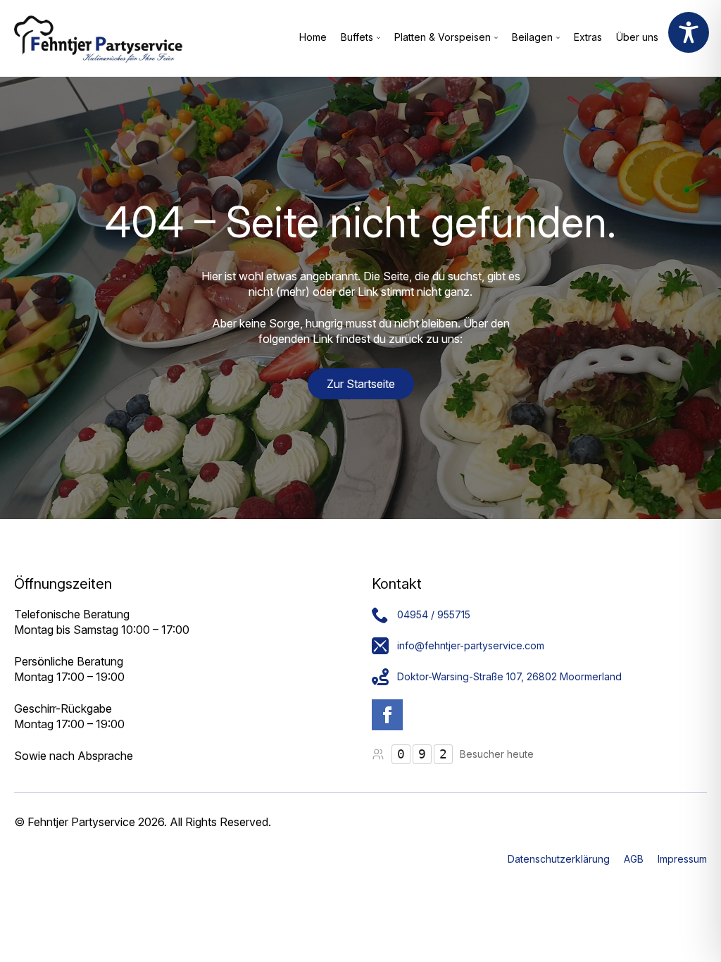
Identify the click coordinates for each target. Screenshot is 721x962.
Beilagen (532, 37)
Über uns (637, 37)
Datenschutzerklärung (559, 859)
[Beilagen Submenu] (556, 38)
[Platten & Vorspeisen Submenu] (494, 38)
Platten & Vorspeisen (442, 37)
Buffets (357, 37)
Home (313, 37)
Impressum (682, 859)
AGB (634, 859)
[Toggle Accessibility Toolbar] (688, 32)
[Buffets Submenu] (376, 38)
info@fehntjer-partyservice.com (470, 645)
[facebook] (387, 714)
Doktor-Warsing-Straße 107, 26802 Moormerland (509, 676)
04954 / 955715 (433, 614)
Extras (588, 37)
